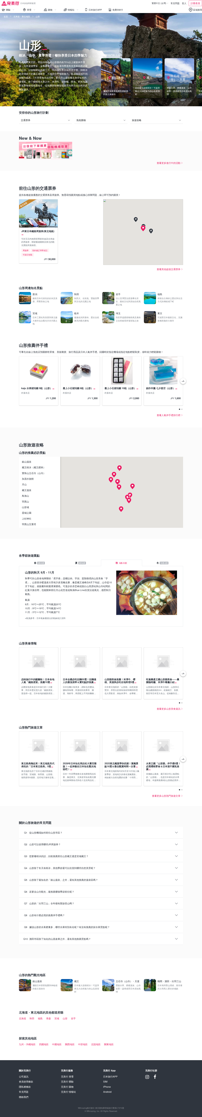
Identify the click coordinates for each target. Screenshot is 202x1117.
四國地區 (44, 1044)
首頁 (6, 16)
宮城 (56, 1018)
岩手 (73, 1018)
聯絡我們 (23, 1097)
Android (107, 1091)
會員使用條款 (26, 1081)
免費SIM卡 (117, 9)
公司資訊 (23, 1076)
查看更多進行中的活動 (168, 163)
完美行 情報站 (68, 1091)
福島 (40, 1018)
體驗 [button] (11, 10)
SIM (105, 1081)
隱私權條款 (25, 1086)
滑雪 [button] (32, 10)
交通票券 (25, 120)
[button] (195, 10)
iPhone (107, 1086)
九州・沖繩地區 (27, 1044)
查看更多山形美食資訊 (168, 708)
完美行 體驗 (67, 1081)
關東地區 (109, 1044)
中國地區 (57, 1044)
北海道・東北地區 (21, 16)
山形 (65, 1018)
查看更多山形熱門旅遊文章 (166, 795)
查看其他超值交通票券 (168, 269)
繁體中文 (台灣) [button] (159, 3)
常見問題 (175, 3)
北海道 (22, 1018)
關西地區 (70, 1044)
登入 (184, 3)
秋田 (32, 1018)
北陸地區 (96, 1044)
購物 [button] (53, 10)
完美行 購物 (67, 1086)
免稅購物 (81, 120)
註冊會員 (195, 3)
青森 (48, 1018)
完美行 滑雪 (67, 1076)
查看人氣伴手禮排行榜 (168, 415)
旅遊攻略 (136, 120)
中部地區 (83, 1044)
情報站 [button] (72, 10)
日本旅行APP (95, 9)
